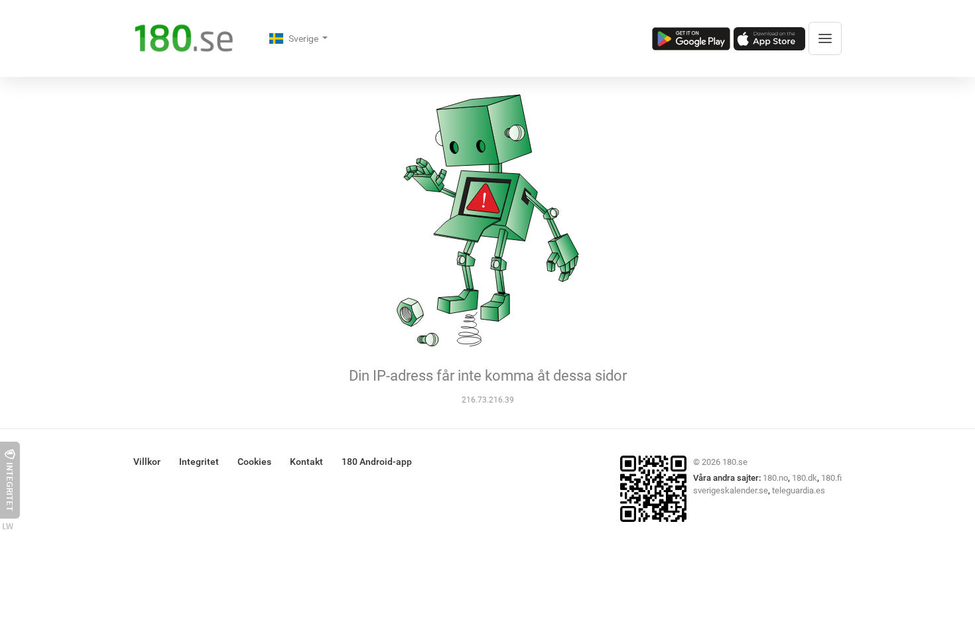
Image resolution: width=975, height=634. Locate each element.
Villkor (147, 461)
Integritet (199, 461)
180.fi (831, 478)
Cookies (254, 461)
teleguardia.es (798, 490)
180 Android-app (377, 461)
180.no (775, 478)
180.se (735, 462)
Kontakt (306, 461)
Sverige (304, 38)
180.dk (804, 478)
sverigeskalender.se (730, 490)
